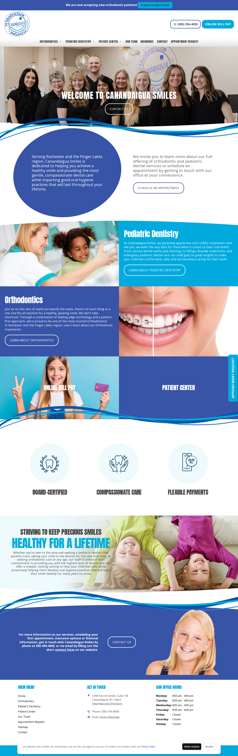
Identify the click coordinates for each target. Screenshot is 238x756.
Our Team (131, 41)
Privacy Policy (148, 746)
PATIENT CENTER (178, 373)
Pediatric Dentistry (78, 41)
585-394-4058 (45, 646)
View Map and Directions (107, 703)
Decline (209, 746)
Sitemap (23, 727)
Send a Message (109, 717)
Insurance (147, 41)
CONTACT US (119, 109)
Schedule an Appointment (158, 188)
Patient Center (108, 41)
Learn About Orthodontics (32, 340)
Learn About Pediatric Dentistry (155, 270)
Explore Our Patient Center (178, 404)
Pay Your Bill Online (59, 404)
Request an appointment (155, 5)
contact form (64, 650)
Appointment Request (184, 41)
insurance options (68, 638)
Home (21, 696)
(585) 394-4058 (187, 24)
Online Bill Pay (218, 24)
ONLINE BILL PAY (60, 369)
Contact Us (122, 642)
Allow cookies (191, 746)
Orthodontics (49, 41)
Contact (162, 41)
